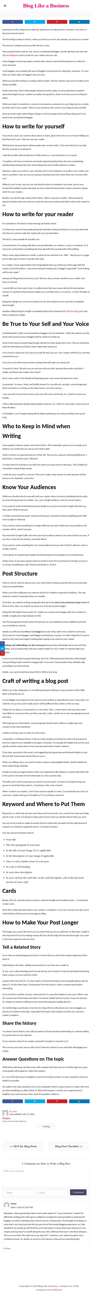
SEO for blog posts (75, 311)
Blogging (6, 1118)
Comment (78, 1192)
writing (46, 1126)
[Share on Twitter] (35, 22)
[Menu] (5, 5)
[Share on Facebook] (12, 22)
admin (14, 1111)
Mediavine (14, 55)
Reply (8, 1248)
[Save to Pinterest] (57, 22)
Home (4, 1121)
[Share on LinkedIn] (79, 22)
